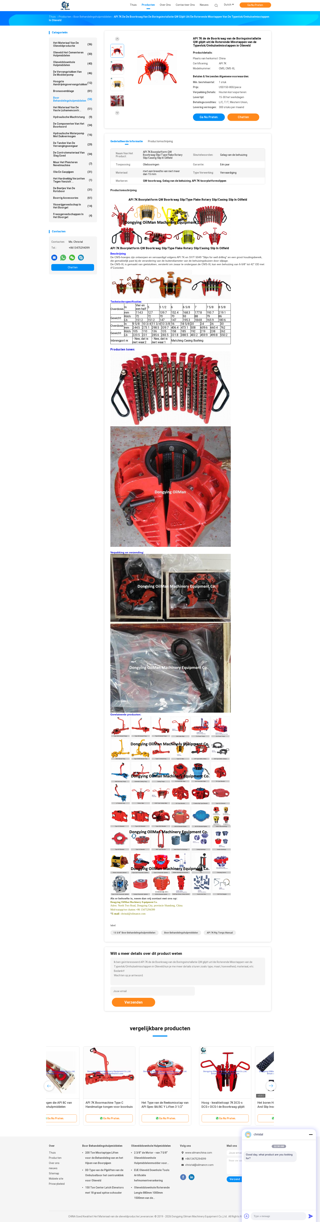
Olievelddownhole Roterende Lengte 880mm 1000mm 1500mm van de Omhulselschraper (152, 1193)
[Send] (311, 1216)
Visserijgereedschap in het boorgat (72, 206)
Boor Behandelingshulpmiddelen (72, 99)
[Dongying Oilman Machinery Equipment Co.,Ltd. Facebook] (183, 1177)
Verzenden (133, 1002)
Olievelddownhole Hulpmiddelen (72, 64)
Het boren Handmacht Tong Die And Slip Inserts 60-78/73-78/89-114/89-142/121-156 (129, 1107)
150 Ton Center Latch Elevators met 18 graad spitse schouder (104, 1190)
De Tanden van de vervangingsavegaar (72, 144)
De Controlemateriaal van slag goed (72, 154)
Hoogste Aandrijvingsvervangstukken (72, 83)
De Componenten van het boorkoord (72, 125)
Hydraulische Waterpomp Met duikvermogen (72, 135)
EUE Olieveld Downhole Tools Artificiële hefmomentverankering (151, 1175)
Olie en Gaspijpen (72, 171)
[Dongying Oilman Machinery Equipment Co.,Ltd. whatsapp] (63, 257)
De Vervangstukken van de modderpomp (72, 73)
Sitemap (54, 1173)
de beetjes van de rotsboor (72, 190)
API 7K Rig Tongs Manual (220, 932)
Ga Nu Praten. (255, 5)
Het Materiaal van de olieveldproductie (72, 44)
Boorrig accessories (72, 197)
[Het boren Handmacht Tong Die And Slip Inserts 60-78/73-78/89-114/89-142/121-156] (131, 1073)
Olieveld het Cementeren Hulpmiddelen (72, 54)
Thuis (52, 1152)
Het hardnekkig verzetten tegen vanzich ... (72, 180)
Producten (55, 1157)
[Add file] (246, 1216)
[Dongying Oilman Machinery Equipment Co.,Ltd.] (65, 5)
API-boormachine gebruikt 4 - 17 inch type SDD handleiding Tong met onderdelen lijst (241, 1107)
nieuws (53, 1168)
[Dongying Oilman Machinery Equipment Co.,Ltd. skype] (81, 257)
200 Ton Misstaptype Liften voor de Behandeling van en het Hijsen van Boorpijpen (104, 1158)
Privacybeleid (57, 1183)
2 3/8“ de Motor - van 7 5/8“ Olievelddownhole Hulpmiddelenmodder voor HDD (151, 1158)
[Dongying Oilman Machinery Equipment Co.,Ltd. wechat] (72, 257)
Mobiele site (56, 1178)
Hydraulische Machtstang (72, 117)
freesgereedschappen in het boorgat (72, 216)
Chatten (73, 267)
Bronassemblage (72, 91)
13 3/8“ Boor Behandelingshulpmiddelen (134, 932)
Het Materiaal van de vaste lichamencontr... (72, 109)
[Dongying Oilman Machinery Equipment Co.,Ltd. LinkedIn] (192, 1177)
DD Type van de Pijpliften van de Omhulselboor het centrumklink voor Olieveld (104, 1175)
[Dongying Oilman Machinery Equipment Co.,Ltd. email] (54, 257)
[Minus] (311, 1134)
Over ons (54, 1163)
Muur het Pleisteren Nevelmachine (72, 164)
